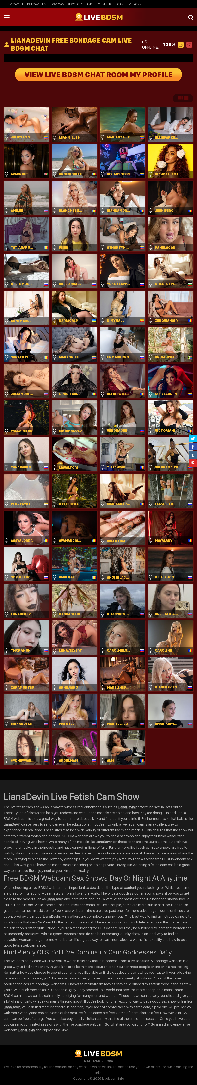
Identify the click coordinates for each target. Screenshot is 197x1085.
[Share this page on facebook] (193, 446)
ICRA (109, 1061)
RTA (87, 1061)
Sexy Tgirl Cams (80, 4)
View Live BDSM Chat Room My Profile (98, 74)
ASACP (98, 1061)
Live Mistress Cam (110, 4)
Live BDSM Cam (53, 4)
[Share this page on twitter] (193, 438)
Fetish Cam (30, 4)
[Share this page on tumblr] (193, 455)
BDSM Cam (11, 4)
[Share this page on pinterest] (193, 463)
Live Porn (134, 4)
